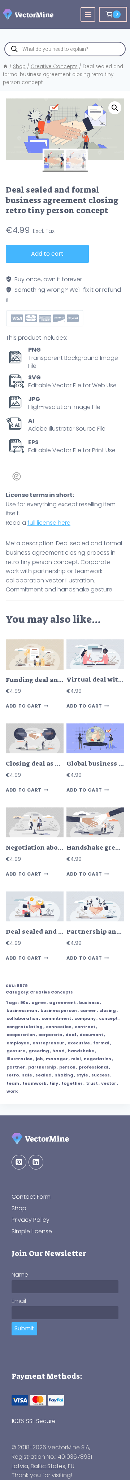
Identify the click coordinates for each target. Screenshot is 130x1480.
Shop (19, 1208)
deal (70, 1035)
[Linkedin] (36, 1162)
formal (101, 1043)
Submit (24, 1328)
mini (76, 1059)
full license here (48, 523)
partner (15, 1067)
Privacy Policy (30, 1220)
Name (20, 1274)
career (88, 1010)
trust (92, 1083)
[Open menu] (88, 14)
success (100, 1075)
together (72, 1083)
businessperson (58, 1010)
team (12, 1083)
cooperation (20, 1035)
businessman (21, 1010)
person (67, 1067)
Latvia (20, 1466)
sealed (43, 1075)
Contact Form (31, 1197)
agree (38, 1002)
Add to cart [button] (24, 706)
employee (17, 1043)
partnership (42, 1067)
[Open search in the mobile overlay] (65, 49)
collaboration (22, 1018)
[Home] (5, 66)
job (39, 1059)
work (12, 1091)
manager (57, 1059)
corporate (50, 1035)
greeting (39, 1051)
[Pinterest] (19, 1162)
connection (59, 1027)
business (89, 1002)
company (85, 1018)
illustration (19, 1059)
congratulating (24, 1027)
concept (108, 1018)
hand (58, 1051)
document (91, 1035)
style (82, 1075)
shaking (64, 1075)
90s (24, 1002)
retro (12, 1075)
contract (85, 1027)
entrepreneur (48, 1043)
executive (79, 1043)
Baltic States (48, 1466)
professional (93, 1067)
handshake (81, 1051)
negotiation (97, 1059)
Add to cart (47, 254)
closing (107, 1010)
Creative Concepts (51, 992)
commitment (56, 1018)
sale (27, 1075)
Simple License (32, 1231)
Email (19, 1301)
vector (108, 1083)
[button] (114, 107)
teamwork (34, 1083)
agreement (62, 1002)
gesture (15, 1051)
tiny (53, 1083)
